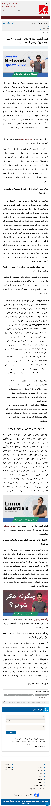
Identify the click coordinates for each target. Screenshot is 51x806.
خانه (47, 33)
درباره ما (8, 765)
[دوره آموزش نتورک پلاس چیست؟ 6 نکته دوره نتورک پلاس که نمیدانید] (25, 64)
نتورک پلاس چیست (27, 695)
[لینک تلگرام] (45, 698)
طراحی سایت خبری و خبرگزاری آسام (22, 795)
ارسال (11, 732)
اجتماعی (40, 771)
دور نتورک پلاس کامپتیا (12, 695)
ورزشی (40, 776)
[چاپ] (8, 23)
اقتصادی (40, 768)
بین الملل (40, 779)
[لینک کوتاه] (13, 24)
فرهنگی (40, 774)
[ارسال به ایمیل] (4, 23)
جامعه (41, 782)
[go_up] (47, 804)
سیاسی (40, 765)
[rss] (14, 6)
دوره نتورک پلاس (40, 695)
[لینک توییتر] (42, 698)
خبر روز (27, 801)
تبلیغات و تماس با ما (9, 769)
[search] (4, 11)
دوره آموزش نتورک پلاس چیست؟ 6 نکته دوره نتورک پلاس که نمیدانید (27, 40)
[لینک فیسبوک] (39, 698)
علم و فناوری (38, 785)
